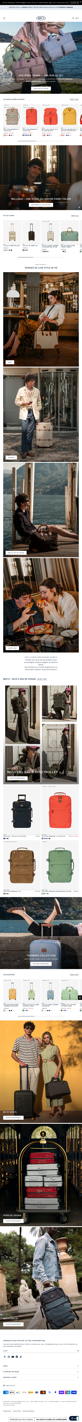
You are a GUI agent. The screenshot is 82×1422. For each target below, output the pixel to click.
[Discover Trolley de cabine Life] (31, 232)
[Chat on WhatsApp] (80, 997)
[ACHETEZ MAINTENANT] (41, 1071)
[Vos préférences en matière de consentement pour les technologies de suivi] (78, 1418)
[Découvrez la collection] (41, 319)
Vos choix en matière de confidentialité (51, 1419)
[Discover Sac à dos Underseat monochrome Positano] (60, 865)
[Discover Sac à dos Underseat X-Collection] (12, 116)
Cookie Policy (7, 1411)
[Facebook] (4, 1356)
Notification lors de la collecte (21, 1419)
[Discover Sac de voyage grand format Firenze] (69, 232)
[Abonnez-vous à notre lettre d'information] (77, 1351)
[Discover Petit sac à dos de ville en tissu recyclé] (50, 116)
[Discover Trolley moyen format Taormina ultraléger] (12, 991)
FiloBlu (13, 1405)
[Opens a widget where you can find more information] (74, 1418)
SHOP (5, 1366)
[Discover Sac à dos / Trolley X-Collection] (22, 810)
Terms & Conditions (28, 1411)
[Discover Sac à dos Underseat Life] (22, 865)
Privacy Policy (17, 1411)
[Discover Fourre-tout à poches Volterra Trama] (69, 991)
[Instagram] (8, 1356)
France (8, 1385)
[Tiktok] (20, 1356)
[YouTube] (12, 1356)
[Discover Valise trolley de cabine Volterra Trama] (31, 991)
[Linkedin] (16, 1356)
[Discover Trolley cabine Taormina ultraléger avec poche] (50, 232)
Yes (50, 2)
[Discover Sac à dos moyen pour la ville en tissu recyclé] (69, 116)
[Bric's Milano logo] (41, 18)
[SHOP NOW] (41, 1278)
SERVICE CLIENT (10, 1377)
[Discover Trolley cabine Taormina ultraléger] (50, 991)
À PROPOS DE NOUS (11, 1372)
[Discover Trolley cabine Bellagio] (12, 232)
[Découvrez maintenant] (41, 933)
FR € (13, 1385)
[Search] (73, 18)
